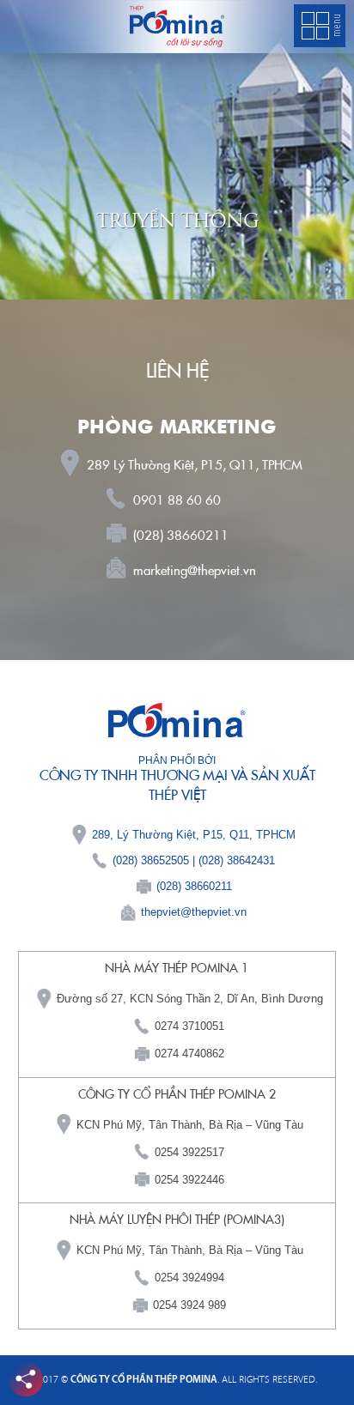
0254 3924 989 (189, 1305)
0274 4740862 (189, 1053)
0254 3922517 (189, 1152)
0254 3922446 (189, 1179)
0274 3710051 (189, 1026)
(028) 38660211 (181, 535)
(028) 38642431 (236, 860)
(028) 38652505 (151, 860)
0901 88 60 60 (177, 500)
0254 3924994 (189, 1277)
